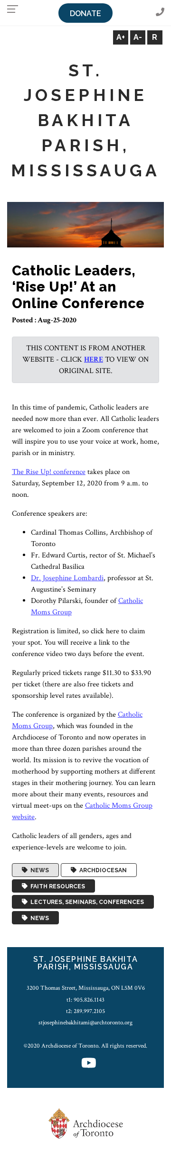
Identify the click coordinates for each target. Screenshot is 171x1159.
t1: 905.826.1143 (85, 1000)
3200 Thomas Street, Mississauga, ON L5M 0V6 (86, 988)
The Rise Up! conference (49, 472)
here (93, 360)
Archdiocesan (101, 870)
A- (137, 37)
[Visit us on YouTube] (88, 1064)
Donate (85, 13)
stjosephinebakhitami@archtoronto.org (85, 1022)
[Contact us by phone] (160, 12)
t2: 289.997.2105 (85, 1011)
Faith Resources (56, 886)
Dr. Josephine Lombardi (67, 578)
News (38, 870)
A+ (120, 37)
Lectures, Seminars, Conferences (86, 902)
